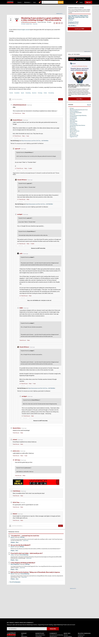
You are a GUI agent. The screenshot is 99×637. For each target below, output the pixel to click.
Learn (35, 2)
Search (60, 2)
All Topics (72, 108)
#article (11, 92)
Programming (73, 128)
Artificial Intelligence (74, 111)
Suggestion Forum (73, 136)
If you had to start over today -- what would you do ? (27, 553)
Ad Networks (72, 114)
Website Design (73, 129)
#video (45, 92)
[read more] (25, 540)
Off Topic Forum (73, 132)
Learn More (79, 99)
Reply (60, 99)
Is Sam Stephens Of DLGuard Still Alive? (23, 563)
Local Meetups (73, 133)
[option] (79, 78)
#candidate (16, 92)
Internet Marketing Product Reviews (77, 125)
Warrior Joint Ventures (74, 131)
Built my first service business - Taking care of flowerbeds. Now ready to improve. (35, 572)
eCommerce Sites (73, 124)
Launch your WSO (79, 29)
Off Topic (22, 537)
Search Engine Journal (23, 29)
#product (34, 92)
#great (22, 92)
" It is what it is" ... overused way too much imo (25, 535)
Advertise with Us (59, 13)
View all (89, 105)
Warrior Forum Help (74, 135)
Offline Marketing (73, 121)
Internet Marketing (24, 555)
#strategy (40, 92)
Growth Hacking (73, 118)
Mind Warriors (73, 126)
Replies (13, 542)
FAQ (22, 635)
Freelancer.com (81, 635)
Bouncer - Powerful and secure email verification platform (79, 86)
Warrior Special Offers (40, 635)
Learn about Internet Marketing (56, 635)
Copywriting (72, 122)
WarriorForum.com (74, 23)
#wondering (51, 92)
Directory (66, 635)
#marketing (28, 92)
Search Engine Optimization (75, 112)
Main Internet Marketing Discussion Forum (79, 109)
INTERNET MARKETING (26, 24)
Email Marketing (73, 116)
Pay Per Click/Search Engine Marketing (78, 115)
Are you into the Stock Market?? (20, 545)
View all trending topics (14, 582)
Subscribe (35, 24)
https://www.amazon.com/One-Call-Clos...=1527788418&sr (34, 140)
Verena (71, 20)
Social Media (72, 119)
